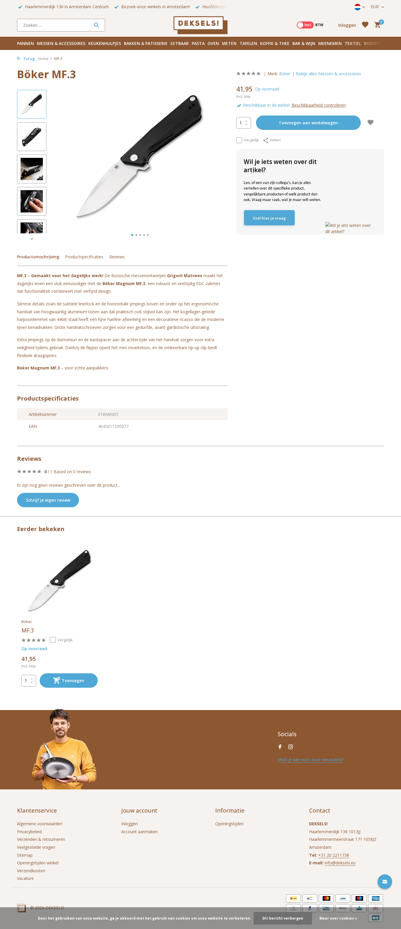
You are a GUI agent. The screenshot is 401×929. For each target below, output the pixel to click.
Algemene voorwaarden (40, 823)
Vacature (25, 878)
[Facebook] (280, 747)
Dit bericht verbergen (282, 918)
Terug (28, 58)
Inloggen (129, 823)
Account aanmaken (139, 831)
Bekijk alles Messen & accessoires (328, 73)
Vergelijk (251, 140)
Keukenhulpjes (104, 43)
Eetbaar (180, 43)
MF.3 (27, 630)
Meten (229, 43)
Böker (285, 73)
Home (43, 58)
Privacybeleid (29, 831)
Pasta (198, 43)
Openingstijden (229, 823)
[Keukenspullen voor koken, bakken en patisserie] (200, 25)
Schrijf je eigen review (48, 500)
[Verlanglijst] (365, 25)
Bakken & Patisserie (146, 43)
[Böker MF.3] (59, 582)
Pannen (25, 43)
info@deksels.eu (340, 863)
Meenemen (330, 43)
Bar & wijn (303, 43)
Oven (213, 43)
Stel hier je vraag (269, 217)
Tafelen (248, 43)
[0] (375, 25)
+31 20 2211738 (333, 855)
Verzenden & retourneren (41, 839)
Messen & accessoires (61, 43)
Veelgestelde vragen (36, 847)
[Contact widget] (385, 881)
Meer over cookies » (338, 918)
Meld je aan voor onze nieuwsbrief (310, 759)
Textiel (353, 43)
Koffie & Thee (274, 43)
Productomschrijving (38, 257)
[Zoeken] (96, 25)
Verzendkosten (31, 870)
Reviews (117, 257)
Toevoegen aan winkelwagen (308, 122)
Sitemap (25, 855)
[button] (132, 235)
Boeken (372, 43)
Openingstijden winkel (37, 863)
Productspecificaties (84, 257)
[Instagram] (290, 747)
